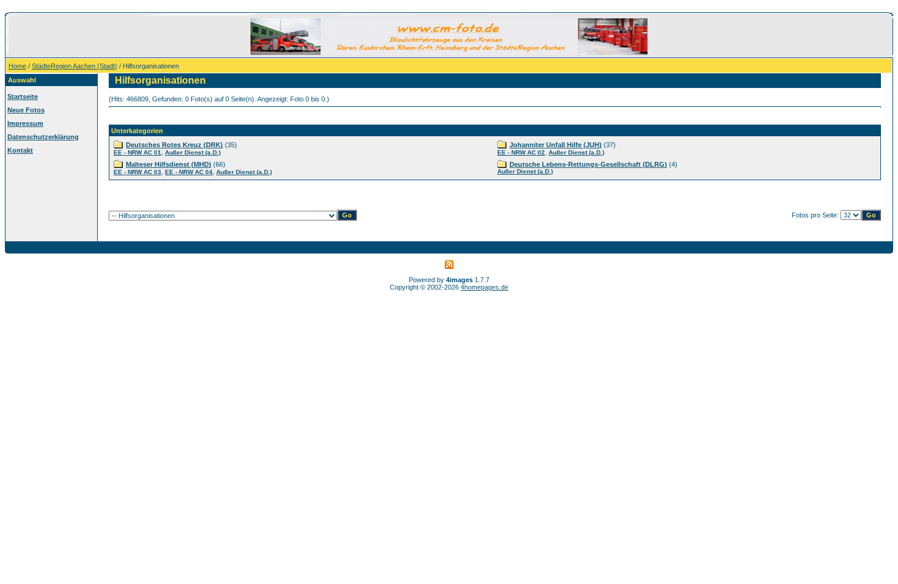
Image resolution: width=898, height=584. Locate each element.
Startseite (22, 96)
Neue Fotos (26, 110)
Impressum (25, 123)
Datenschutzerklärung (43, 137)
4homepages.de (484, 287)
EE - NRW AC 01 (137, 152)
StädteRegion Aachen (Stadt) (74, 66)
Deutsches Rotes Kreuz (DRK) (174, 144)
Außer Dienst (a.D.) (193, 152)
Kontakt (20, 150)
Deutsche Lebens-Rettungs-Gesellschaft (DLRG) (588, 164)
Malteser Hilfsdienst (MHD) (168, 164)
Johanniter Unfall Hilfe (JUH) (555, 144)
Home (17, 66)
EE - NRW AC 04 (189, 172)
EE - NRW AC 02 (521, 152)
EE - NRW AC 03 (137, 172)
